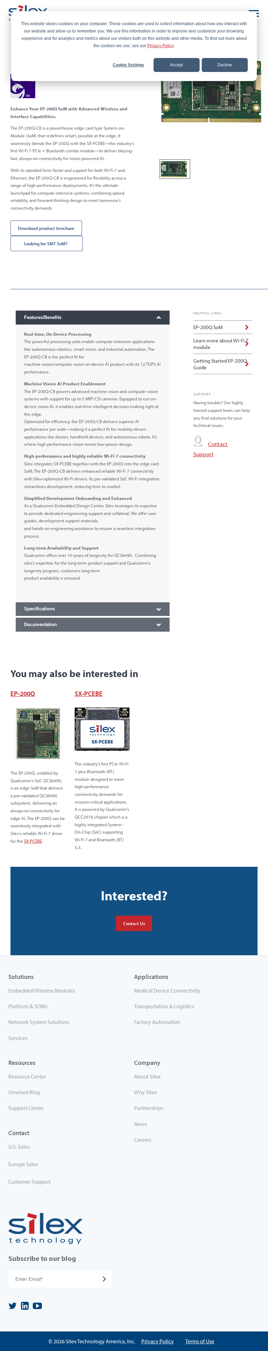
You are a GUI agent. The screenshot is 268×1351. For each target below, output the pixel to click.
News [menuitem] (140, 1123)
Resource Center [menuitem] (27, 1076)
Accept (176, 65)
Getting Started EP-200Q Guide (220, 364)
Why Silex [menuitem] (145, 1092)
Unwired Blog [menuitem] (24, 1092)
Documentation (40, 624)
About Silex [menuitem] (147, 1076)
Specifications (39, 608)
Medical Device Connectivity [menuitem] (167, 990)
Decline (224, 65)
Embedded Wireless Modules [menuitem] (41, 990)
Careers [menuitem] (142, 1139)
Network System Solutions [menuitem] (38, 1021)
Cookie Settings (128, 65)
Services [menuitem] (17, 1037)
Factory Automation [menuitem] (157, 1021)
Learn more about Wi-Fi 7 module (220, 343)
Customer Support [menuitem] (29, 1181)
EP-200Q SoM (208, 327)
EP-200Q (22, 693)
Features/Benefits (42, 317)
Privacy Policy (160, 45)
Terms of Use (199, 1341)
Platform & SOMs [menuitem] (27, 1006)
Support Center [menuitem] (26, 1107)
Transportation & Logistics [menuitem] (164, 1006)
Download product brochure (46, 228)
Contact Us (134, 923)
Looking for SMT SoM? (46, 243)
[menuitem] (71, 1148)
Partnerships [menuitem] (148, 1107)
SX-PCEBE (33, 841)
